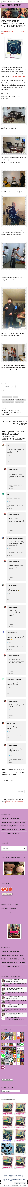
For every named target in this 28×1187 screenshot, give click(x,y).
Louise (9, 494)
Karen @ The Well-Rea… (12, 1017)
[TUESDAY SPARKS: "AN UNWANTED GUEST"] (20, 1122)
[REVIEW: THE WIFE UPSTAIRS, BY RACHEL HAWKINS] (7, 1149)
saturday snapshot (8, 402)
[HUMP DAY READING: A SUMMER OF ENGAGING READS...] (7, 1135)
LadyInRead (11, 723)
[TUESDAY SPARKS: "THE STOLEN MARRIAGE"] (20, 1162)
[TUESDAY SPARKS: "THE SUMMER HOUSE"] (7, 1162)
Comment (20, 791)
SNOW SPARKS (14, 5)
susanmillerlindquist (14, 679)
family (15, 397)
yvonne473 (9, 984)
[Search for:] (14, 848)
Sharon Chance (12, 632)
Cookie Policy (10, 1180)
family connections (8, 399)
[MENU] (2, 5)
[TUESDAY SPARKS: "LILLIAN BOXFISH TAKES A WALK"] (7, 1122)
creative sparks (6, 397)
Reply (10, 463)
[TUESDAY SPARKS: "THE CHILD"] (20, 1109)
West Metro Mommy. (18, 76)
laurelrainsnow (14, 469)
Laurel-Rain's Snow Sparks (8, 908)
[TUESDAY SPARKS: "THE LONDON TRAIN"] (7, 1109)
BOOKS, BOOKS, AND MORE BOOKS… (13, 822)
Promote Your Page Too (7, 912)
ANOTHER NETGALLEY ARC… (11, 818)
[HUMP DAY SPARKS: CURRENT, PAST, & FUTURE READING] (20, 1149)
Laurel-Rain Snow (11, 979)
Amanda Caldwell (12, 585)
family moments (20, 399)
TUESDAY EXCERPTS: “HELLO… (15, 980)
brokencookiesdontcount (15, 538)
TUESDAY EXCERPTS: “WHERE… (15, 1019)
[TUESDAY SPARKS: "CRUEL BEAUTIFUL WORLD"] (20, 1135)
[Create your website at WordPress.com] (14, 1)
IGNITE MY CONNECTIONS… (10, 833)
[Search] (24, 5)
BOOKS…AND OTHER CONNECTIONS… (14, 829)
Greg (8, 445)
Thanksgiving (19, 402)
